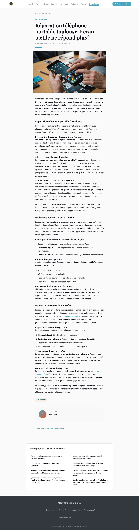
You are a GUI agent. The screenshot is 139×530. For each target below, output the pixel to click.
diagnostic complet (73, 316)
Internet (54, 4)
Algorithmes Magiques (69, 502)
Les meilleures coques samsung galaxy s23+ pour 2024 (47, 464)
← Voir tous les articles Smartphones (49, 429)
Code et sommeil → (122, 4)
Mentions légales (65, 517)
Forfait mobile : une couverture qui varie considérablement (46, 457)
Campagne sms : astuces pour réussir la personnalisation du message (88, 464)
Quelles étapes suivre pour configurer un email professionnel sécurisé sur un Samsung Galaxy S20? (48, 480)
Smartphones (94, 4)
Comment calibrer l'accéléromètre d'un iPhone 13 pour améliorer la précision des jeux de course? (90, 472)
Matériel (83, 4)
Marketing (74, 4)
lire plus (52, 196)
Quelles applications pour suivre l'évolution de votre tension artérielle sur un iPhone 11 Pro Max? (90, 482)
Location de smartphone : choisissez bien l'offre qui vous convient (88, 457)
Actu (37, 4)
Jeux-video (64, 4)
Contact (77, 517)
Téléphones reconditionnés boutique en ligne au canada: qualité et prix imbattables (48, 471)
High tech (45, 4)
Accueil (30, 4)
